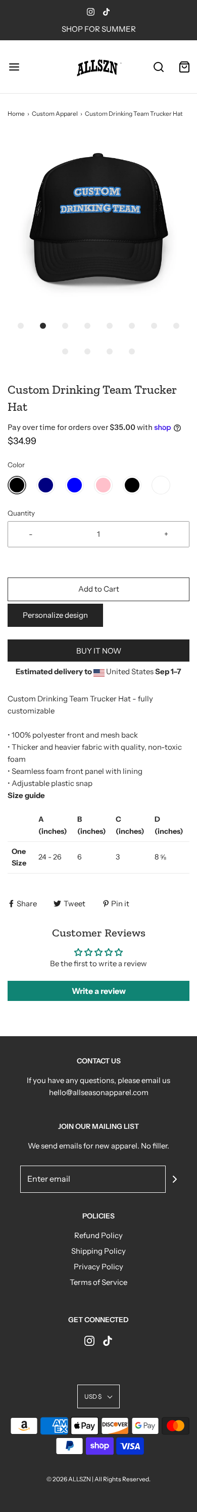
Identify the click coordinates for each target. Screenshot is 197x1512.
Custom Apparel (55, 113)
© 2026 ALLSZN (69, 1479)
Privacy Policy (98, 1266)
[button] (98, 224)
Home (16, 113)
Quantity (21, 513)
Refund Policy (98, 1235)
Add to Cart (98, 589)
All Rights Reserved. (122, 1479)
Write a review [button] (99, 991)
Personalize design (55, 615)
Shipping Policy (98, 1251)
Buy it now (98, 651)
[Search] (159, 67)
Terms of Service (98, 1282)
